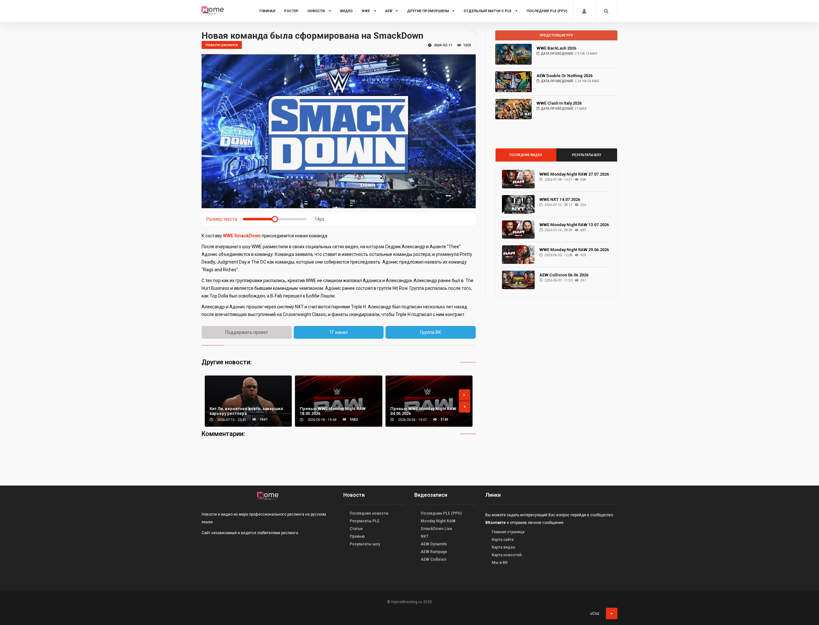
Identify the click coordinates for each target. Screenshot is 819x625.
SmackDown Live (436, 528)
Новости (316, 11)
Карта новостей (506, 555)
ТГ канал (338, 332)
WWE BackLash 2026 (556, 48)
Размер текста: (222, 219)
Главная (267, 11)
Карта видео (503, 547)
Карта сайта (502, 539)
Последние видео (525, 155)
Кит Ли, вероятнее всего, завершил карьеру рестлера (246, 411)
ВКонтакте (495, 522)
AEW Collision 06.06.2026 (563, 275)
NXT (424, 536)
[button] (464, 395)
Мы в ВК (500, 562)
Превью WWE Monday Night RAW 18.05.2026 (333, 411)
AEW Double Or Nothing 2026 (564, 75)
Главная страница (508, 532)
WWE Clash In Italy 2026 (559, 103)
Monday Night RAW (438, 521)
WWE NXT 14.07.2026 (559, 199)
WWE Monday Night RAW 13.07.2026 (574, 224)
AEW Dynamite (434, 544)
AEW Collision (433, 559)
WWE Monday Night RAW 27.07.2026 (574, 174)
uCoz (595, 613)
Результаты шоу (586, 155)
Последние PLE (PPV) (547, 11)
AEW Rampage (434, 552)
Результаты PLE (364, 521)
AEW (389, 11)
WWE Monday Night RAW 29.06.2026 (574, 249)
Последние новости (369, 513)
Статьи (356, 528)
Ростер (291, 11)
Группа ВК (430, 332)
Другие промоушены (428, 11)
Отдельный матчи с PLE (488, 11)
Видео (346, 11)
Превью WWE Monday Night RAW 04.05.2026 (423, 411)
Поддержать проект (246, 332)
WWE (366, 11)
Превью (357, 536)
